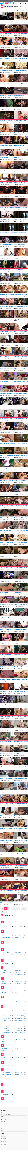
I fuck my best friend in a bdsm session (7, 393)
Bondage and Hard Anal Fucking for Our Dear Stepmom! (7, 604)
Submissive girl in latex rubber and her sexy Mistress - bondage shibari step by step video (21, 194)
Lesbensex (3, 1015)
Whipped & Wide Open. (19, 145)
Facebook (5, 1141)
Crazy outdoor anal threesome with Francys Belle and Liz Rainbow (7, 281)
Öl (15, 1041)
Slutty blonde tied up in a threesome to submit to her (7, 617)
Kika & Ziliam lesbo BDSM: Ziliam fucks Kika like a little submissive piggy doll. (21, 642)
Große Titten (3, 983)
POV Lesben (17, 1057)
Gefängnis (3, 981)
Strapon (3, 1077)
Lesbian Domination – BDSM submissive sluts (21, 120)
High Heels (3, 992)
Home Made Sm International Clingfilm (21, 70)
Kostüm (16, 1001)
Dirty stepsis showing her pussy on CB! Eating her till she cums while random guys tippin (21, 492)
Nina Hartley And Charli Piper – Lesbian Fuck (7, 406)
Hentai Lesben (18, 990)
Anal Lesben (4, 926)
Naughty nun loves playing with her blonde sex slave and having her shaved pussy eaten (21, 803)
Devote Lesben (18, 952)
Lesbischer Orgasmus (5, 1032)
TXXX (15, 35)
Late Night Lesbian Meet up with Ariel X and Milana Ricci (7, 579)
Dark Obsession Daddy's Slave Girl (7, 244)
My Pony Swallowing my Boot (20, 853)
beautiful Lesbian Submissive (6, 716)
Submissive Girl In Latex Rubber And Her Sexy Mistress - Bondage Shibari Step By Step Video (7, 194)
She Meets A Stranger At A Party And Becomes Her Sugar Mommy (7, 83)
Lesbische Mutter (18, 1028)
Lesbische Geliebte (5, 1026)
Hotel (16, 992)
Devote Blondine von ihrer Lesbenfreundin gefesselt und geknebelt (21, 443)
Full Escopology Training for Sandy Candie (21, 45)
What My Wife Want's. (4, 219)
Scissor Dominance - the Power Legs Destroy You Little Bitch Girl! (7, 815)
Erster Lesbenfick (5, 963)
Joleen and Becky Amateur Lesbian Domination (7, 343)
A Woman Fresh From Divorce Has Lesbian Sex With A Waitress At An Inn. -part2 (21, 182)
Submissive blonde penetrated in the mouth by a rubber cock (7, 430)
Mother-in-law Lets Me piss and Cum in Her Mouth (21, 654)
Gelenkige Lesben (18, 981)
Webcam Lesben (4, 1101)
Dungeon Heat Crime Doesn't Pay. (21, 132)
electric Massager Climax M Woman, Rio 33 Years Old (7, 182)
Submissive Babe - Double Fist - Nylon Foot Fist (7, 530)
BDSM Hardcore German (19, 21)
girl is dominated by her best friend (21, 381)
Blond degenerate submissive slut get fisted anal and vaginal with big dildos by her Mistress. (7, 753)
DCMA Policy (3, 1112)
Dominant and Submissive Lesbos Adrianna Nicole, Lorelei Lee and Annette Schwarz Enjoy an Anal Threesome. (21, 468)
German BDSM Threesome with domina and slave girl (21, 865)
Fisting (16, 972)
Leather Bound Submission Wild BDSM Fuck (7, 58)
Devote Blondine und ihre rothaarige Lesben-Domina (21, 219)
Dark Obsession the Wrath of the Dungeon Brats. (21, 306)
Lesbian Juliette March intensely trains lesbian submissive (21, 629)
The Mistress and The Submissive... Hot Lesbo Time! (21, 517)
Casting (3, 945)
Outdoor (3, 1050)
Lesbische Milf (4, 1028)
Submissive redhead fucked (20, 555)
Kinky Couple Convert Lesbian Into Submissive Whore (21, 33)
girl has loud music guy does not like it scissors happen (7, 828)
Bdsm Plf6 (16, 753)
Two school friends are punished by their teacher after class (7, 70)
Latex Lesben (4, 1009)
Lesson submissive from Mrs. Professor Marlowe (7, 505)
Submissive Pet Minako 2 (19, 368)
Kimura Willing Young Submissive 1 (7, 207)
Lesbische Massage (19, 1026)
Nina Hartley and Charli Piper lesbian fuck (21, 406)
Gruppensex (17, 983)
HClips (1, 196)
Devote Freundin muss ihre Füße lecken (7, 741)
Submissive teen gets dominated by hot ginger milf (7, 443)
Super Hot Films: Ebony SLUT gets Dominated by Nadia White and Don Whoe (7, 766)
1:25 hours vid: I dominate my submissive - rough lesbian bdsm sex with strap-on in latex (7, 45)
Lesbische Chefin (5, 1023)
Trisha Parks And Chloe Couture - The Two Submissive (21, 666)
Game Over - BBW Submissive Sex (7, 679)
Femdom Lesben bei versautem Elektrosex (21, 294)
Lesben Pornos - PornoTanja (7, 1)
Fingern (3, 972)
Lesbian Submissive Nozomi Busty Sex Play (7, 840)
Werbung (3, 1121)
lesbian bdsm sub (4, 381)
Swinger (3, 1079)
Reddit (4, 1138)
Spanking (17, 1074)
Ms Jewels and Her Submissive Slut (21, 579)
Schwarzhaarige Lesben (6, 1074)
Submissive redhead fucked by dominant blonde (7, 567)
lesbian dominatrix (4, 157)
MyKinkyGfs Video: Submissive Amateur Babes (7, 803)
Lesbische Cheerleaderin (20, 1020)
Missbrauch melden (5, 1126)
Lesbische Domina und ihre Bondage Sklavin (7, 294)
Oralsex (16, 1048)
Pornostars (3, 1057)
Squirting (16, 1076)
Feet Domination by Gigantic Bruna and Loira (21, 704)
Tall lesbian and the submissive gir (7, 145)
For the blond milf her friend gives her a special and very (21, 331)
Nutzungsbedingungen (5, 1114)
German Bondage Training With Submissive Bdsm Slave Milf (21, 418)
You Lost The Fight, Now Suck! (6, 791)
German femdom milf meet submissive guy (21, 877)
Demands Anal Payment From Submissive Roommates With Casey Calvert (21, 107)
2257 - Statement (4, 1116)
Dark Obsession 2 (18, 343)
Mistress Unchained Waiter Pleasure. (7, 455)
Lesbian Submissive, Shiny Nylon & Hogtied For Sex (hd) (7, 853)
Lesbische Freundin (19, 1024)
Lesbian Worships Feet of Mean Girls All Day (21, 728)
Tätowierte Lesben (5, 1087)
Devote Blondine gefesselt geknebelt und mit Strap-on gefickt (21, 170)
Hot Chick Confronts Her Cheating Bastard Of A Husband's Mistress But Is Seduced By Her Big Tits (21, 567)
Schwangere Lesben (5, 1072)
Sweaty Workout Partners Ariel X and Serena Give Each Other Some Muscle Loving (21, 828)
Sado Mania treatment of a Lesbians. (7, 132)
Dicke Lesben (4, 954)
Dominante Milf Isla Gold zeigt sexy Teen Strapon (7, 306)
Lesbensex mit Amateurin (20, 1015)
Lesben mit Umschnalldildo (20, 1010)
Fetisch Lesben (18, 970)
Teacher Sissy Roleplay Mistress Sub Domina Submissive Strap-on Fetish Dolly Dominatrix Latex (7, 666)
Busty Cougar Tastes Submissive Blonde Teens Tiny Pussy (21, 542)
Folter (2, 974)
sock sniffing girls (4, 704)
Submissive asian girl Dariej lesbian (7, 542)
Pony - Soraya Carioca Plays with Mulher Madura (21, 766)
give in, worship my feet (5, 592)
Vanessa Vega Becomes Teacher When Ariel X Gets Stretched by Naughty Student (21, 741)
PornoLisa (2, 233)
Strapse (16, 1077)
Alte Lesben (3, 924)
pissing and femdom (18, 269)
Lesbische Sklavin (5, 1030)
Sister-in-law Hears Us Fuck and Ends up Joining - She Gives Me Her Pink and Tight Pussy (7, 691)
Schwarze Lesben (18, 1072)
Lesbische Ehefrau (5, 1024)
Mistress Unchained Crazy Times (7, 107)
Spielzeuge (3, 1076)
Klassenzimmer (4, 999)
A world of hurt (17, 157)
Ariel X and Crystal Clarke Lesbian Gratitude (7, 480)
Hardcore (3, 990)
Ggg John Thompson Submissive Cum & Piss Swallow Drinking (7, 33)
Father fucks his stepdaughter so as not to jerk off (21, 778)
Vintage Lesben (4, 1094)
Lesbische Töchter (18, 1030)
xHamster (2, 22)
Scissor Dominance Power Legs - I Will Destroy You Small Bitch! (21, 840)
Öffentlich (3, 1041)
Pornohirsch (16, 296)
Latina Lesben (18, 1009)
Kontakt (2, 1128)
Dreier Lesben (18, 954)
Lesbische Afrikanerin (19, 1018)
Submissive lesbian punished (6, 890)
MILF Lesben (17, 1039)
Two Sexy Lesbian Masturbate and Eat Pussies (7, 877)
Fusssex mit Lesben (19, 974)
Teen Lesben (17, 1087)
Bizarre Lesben (4, 935)
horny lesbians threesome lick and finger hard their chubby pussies (21, 902)
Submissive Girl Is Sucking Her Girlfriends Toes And (7, 778)
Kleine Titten (17, 999)
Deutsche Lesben (5, 952)
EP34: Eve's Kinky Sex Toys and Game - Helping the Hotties (21, 716)
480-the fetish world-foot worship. (21, 58)
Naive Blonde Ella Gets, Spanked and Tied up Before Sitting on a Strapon (21, 455)
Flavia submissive (18, 815)
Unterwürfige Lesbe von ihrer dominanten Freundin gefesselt (7, 232)
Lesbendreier (17, 1013)
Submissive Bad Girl (18, 617)
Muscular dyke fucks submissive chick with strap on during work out (7, 728)
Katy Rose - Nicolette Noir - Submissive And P (21, 691)
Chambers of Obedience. (5, 269)
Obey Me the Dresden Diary (6, 319)
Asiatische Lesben (18, 926)
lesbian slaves (17, 281)
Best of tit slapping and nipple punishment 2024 (7, 468)
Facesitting (3, 970)
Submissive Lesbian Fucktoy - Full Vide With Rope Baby (7, 629)
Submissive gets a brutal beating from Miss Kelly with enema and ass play (21, 356)
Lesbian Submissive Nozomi (6, 654)
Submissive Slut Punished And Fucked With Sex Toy (21, 604)
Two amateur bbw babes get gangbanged (21, 430)
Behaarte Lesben (18, 934)
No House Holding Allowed (5, 331)
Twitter (4, 1144)
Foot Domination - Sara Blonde (6, 865)
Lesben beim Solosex (5, 1010)
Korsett (2, 1001)
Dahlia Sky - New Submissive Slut (7, 120)
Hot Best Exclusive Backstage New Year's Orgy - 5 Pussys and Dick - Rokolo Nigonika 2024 (21, 393)
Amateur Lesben (18, 924)
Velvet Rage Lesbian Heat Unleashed (7, 170)
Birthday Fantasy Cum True (6, 642)
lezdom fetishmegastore (19, 244)
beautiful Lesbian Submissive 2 (20, 480)
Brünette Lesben (18, 937)
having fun (2, 21)
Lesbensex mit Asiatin (5, 1018)
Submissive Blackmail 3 (5, 492)
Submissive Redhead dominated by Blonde (7, 555)
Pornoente (16, 171)
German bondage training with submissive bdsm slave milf (7, 418)
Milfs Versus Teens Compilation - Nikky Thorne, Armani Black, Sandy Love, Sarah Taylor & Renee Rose (7, 257)
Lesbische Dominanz (19, 1023)
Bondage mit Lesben (5, 937)
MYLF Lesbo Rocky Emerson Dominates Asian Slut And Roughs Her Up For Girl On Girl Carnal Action (21, 530)
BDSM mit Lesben (5, 934)
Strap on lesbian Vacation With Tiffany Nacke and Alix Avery (21, 257)
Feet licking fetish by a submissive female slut (21, 207)
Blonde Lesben (18, 935)
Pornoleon (16, 233)
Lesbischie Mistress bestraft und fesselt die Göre (21, 232)
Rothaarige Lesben (5, 1065)
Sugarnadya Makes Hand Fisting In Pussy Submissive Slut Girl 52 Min (21, 319)
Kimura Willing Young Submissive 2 (7, 368)
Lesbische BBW (4, 1020)
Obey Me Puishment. (4, 356)
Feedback (3, 1130)
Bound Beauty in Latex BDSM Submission (7, 95)
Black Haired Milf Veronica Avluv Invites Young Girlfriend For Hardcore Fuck (21, 679)
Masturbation (4, 1039)
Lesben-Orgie (4, 1013)
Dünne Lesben (4, 956)
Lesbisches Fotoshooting (20, 1032)
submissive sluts (18, 592)
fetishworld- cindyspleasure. (20, 83)
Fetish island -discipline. (19, 95)
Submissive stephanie (5, 517)
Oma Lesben (4, 1048)
